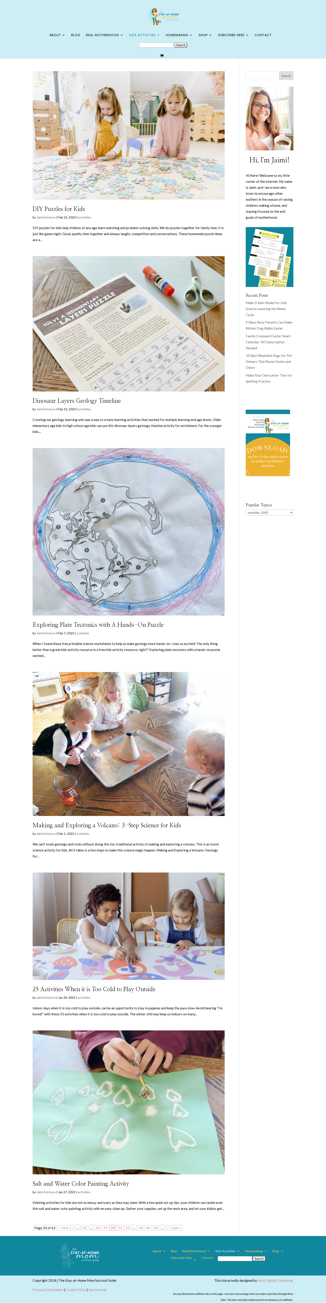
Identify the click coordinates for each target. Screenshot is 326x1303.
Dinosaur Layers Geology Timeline (77, 401)
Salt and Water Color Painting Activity (81, 1184)
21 (120, 1228)
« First (63, 1228)
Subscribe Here (231, 35)
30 (141, 1228)
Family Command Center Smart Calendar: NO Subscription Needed (268, 342)
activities (84, 217)
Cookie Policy (76, 1290)
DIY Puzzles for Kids (59, 209)
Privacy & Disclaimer (48, 1290)
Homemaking (177, 35)
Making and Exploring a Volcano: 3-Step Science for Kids (107, 825)
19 (105, 1228)
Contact (263, 35)
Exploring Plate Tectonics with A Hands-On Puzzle (98, 625)
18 (98, 1228)
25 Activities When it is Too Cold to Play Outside (94, 989)
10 (84, 1228)
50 (156, 1228)
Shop (203, 35)
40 (148, 1228)
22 (128, 1228)
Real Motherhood (102, 35)
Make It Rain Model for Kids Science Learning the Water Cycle (266, 309)
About (55, 35)
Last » (176, 1228)
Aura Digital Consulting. (275, 1280)
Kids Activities (142, 35)
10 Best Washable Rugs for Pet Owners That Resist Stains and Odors (269, 361)
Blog (75, 35)
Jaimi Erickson (46, 217)
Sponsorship (97, 1290)
